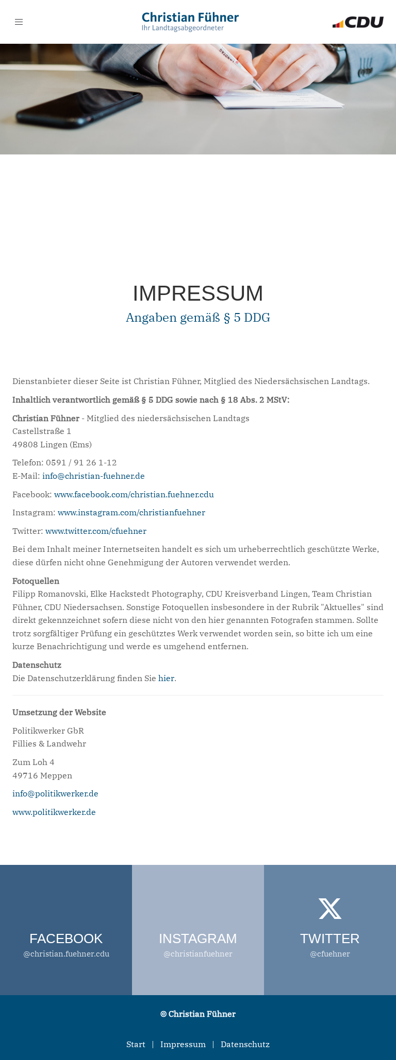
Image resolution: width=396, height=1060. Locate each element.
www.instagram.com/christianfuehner (131, 512)
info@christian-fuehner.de (93, 476)
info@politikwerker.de (55, 793)
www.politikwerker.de (54, 812)
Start (135, 1044)
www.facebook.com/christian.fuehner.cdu (134, 494)
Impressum (183, 1044)
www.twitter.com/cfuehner (95, 531)
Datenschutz (245, 1044)
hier (166, 678)
